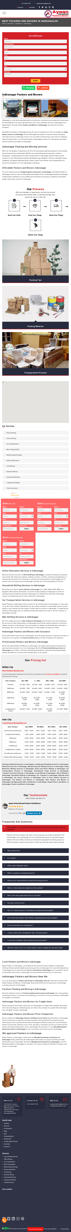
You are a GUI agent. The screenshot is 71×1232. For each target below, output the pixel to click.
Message (7, 72)
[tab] (35, 828)
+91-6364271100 (26, 3)
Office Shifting (8, 1159)
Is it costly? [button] (11, 858)
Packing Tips (7, 1139)
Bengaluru (19, 23)
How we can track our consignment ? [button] (20, 925)
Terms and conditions (50, 1229)
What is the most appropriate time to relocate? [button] (24, 895)
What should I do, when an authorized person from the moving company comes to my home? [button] (36, 828)
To (5, 61)
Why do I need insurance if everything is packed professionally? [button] (30, 910)
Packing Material (9, 1136)
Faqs (5, 1133)
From (5, 55)
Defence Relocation (9, 1169)
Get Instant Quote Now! (36, 1229)
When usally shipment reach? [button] (17, 865)
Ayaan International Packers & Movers (25, 1228)
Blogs (5, 1131)
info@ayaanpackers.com (58, 1106)
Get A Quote (8, 1058)
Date (5, 66)
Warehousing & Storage (11, 1167)
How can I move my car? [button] (16, 903)
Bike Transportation (9, 1164)
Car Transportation (9, 1161)
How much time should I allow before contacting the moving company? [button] (32, 918)
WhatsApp (30, 88)
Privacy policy (65, 1229)
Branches (11, 23)
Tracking (6, 1123)
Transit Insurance (9, 1182)
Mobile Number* (9, 44)
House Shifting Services (11, 1156)
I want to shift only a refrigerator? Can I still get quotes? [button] (27, 933)
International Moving (10, 1177)
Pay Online (32, 7)
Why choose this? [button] (13, 851)
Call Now (44, 88)
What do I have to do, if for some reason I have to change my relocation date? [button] (35, 948)
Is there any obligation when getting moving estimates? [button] (27, 940)
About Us (6, 1126)
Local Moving (7, 1172)
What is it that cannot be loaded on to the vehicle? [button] (25, 888)
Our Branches (8, 1128)
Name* (6, 38)
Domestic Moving (9, 1174)
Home (4, 23)
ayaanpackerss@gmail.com (44, 3)
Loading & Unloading (10, 1180)
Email (5, 49)
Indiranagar (6, 120)
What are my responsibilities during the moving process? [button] (27, 880)
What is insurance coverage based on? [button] (21, 873)
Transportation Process (11, 1141)
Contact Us (20, 7)
